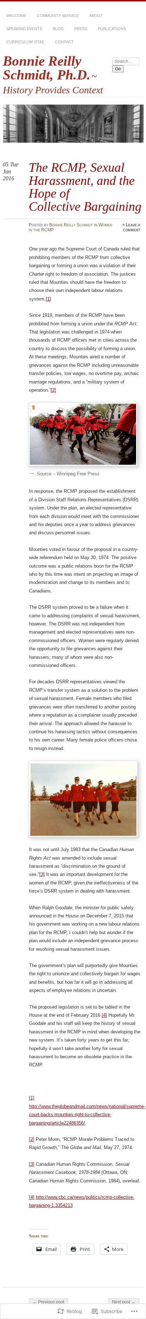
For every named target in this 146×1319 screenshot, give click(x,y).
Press (80, 29)
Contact (64, 42)
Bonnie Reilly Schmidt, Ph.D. (46, 67)
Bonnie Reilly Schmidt (71, 224)
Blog (58, 29)
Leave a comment (131, 227)
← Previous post (48, 1301)
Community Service (58, 15)
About (96, 15)
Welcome (16, 15)
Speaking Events (24, 29)
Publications (112, 29)
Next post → (123, 1301)
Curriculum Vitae (25, 42)
